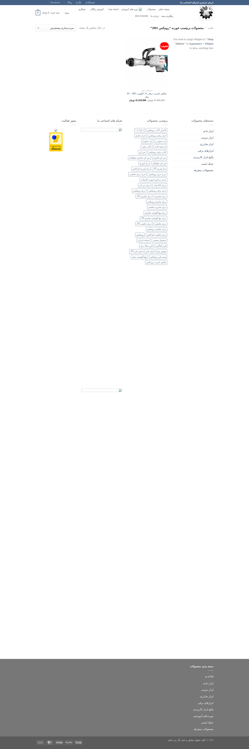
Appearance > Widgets (201, 43)
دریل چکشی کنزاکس (156, 235)
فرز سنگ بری (146, 246)
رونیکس (140, 235)
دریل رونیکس (139, 191)
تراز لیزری (144, 163)
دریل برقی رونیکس (157, 191)
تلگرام (78, 2)
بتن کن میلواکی (159, 163)
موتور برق (161, 251)
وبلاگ (69, 2)
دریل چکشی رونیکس (156, 229)
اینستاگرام (90, 2)
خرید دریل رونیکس (157, 174)
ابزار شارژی (206, 144)
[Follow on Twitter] (40, 2)
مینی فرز (150, 251)
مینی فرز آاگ (136, 251)
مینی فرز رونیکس (158, 257)
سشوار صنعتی (159, 240)
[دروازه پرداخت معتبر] (56, 141)
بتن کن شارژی (159, 158)
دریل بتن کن (144, 185)
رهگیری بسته (167, 16)
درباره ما (155, 16)
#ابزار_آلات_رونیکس (156, 130)
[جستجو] (173, 9)
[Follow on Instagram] (44, 2)
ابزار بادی (208, 131)
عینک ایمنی (207, 163)
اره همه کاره (160, 147)
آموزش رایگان (96, 9)
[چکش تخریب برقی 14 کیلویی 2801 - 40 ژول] (147, 62)
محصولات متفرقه (203, 170)
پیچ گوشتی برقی (139, 257)
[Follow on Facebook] (47, 2)
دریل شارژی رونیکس (156, 202)
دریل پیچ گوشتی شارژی (155, 213)
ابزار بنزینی (207, 137)
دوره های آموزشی (129, 9)
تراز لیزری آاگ (159, 169)
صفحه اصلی (163, 9)
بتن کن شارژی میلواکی (139, 158)
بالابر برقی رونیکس (157, 152)
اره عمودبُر (147, 141)
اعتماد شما (114, 9)
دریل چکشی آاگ (144, 224)
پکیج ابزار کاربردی (203, 157)
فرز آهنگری (161, 246)
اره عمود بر (160, 141)
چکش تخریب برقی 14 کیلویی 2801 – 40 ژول (147, 95)
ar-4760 (209, 676)
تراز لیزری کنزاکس (141, 169)
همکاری (81, 9)
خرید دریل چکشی (137, 174)
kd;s (142, 130)
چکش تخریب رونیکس (156, 262)
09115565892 (142, 16)
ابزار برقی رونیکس (157, 136)
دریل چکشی (160, 224)
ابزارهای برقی (205, 150)
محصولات (151, 9)
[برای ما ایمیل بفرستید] (37, 2)
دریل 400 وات (159, 185)
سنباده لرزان (144, 240)
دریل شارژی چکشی (157, 207)
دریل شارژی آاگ (144, 196)
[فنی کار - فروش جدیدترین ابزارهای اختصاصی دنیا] (196, 12)
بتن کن (142, 152)
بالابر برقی (146, 147)
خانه (210, 28)
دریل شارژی (160, 196)
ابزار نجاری (140, 136)
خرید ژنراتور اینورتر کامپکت (153, 180)
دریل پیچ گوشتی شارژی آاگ (153, 218)
